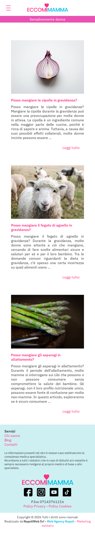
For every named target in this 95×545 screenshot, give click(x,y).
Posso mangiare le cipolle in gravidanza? (44, 100)
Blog (7, 440)
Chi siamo (12, 435)
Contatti (10, 444)
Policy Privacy (34, 506)
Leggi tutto (71, 147)
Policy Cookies (60, 506)
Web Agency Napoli (60, 521)
